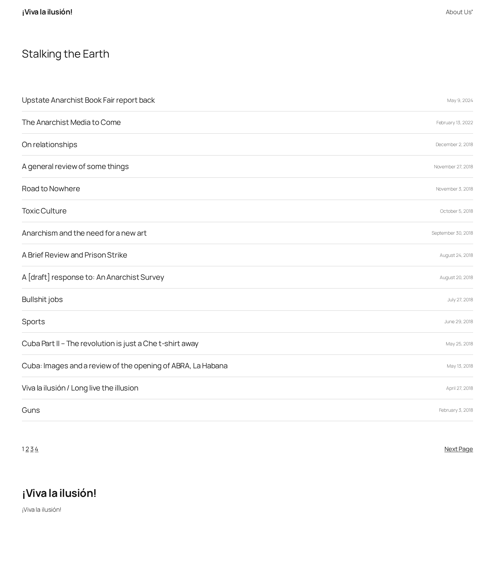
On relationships (49, 144)
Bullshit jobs (42, 299)
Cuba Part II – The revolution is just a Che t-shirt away (110, 343)
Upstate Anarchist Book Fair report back (88, 100)
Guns (31, 410)
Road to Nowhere (51, 188)
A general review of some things (75, 166)
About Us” (459, 12)
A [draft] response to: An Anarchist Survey (93, 277)
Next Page (458, 449)
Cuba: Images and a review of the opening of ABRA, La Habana (125, 366)
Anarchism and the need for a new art (84, 233)
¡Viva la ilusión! (47, 12)
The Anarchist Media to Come (71, 122)
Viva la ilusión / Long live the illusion (80, 388)
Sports (33, 321)
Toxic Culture (44, 211)
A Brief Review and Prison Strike (74, 255)
